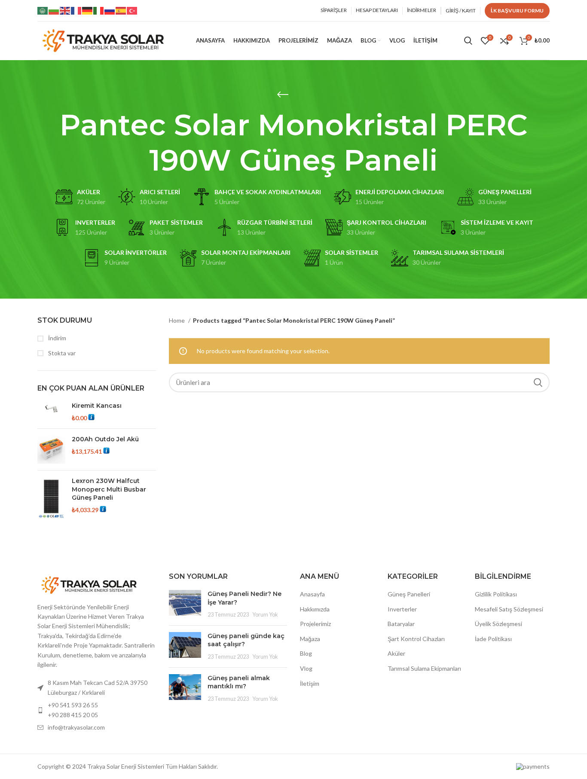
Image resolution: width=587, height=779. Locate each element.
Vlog (306, 668)
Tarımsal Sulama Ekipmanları (424, 668)
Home (177, 320)
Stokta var (61, 353)
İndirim (56, 338)
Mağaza (310, 638)
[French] (76, 10)
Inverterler (402, 609)
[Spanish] (121, 10)
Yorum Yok (265, 614)
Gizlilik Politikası (496, 594)
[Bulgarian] (54, 10)
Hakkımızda (315, 609)
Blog (306, 653)
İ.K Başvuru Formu (517, 10)
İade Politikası (493, 638)
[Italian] (98, 10)
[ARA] (538, 382)
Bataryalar (401, 623)
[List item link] (96, 710)
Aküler (396, 653)
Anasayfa (312, 594)
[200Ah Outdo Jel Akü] (51, 449)
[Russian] (110, 10)
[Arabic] (43, 10)
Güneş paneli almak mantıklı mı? (239, 682)
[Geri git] (283, 94)
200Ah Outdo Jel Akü (105, 439)
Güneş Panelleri (409, 594)
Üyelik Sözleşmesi (498, 623)
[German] (87, 10)
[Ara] (468, 40)
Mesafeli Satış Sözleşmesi (509, 609)
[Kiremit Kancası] (51, 412)
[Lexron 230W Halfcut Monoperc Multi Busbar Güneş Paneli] (51, 498)
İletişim (309, 683)
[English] (65, 10)
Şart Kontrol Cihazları (416, 638)
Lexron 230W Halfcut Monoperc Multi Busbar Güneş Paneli (109, 489)
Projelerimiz (315, 623)
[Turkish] (132, 10)
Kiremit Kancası (97, 405)
